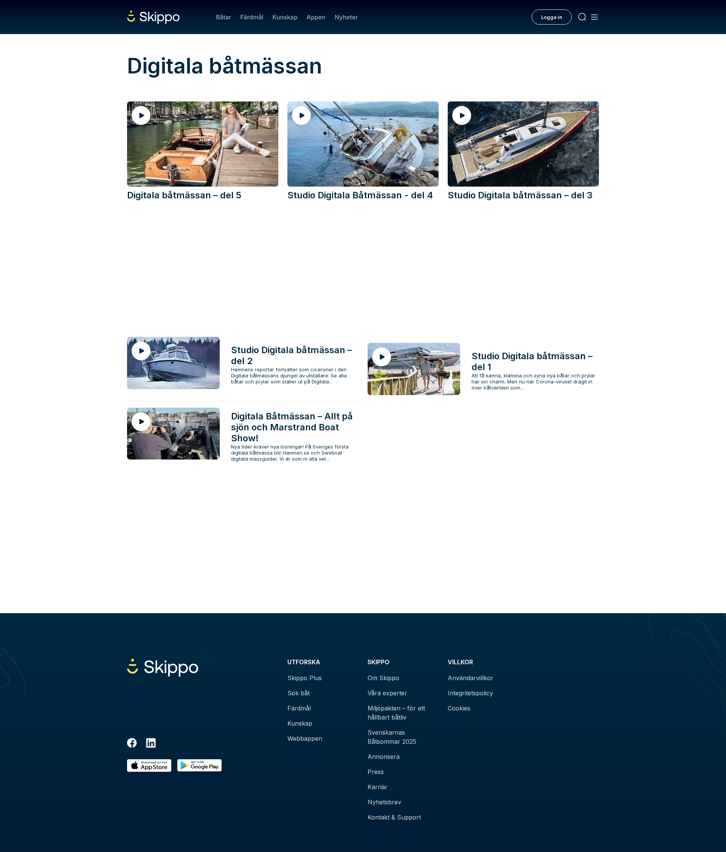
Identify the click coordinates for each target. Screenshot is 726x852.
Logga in (551, 17)
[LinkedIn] (151, 744)
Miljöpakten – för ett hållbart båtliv (396, 712)
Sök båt (298, 693)
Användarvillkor (470, 678)
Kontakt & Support (394, 817)
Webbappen (304, 738)
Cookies (459, 708)
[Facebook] (132, 744)
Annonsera (384, 756)
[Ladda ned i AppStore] (149, 765)
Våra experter (387, 693)
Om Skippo (383, 678)
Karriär (378, 787)
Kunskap (285, 17)
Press (376, 772)
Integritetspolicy (470, 693)
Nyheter (346, 17)
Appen (316, 17)
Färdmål (251, 17)
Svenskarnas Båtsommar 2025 (392, 737)
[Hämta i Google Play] (199, 765)
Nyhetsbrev (384, 802)
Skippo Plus (304, 678)
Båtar (223, 17)
